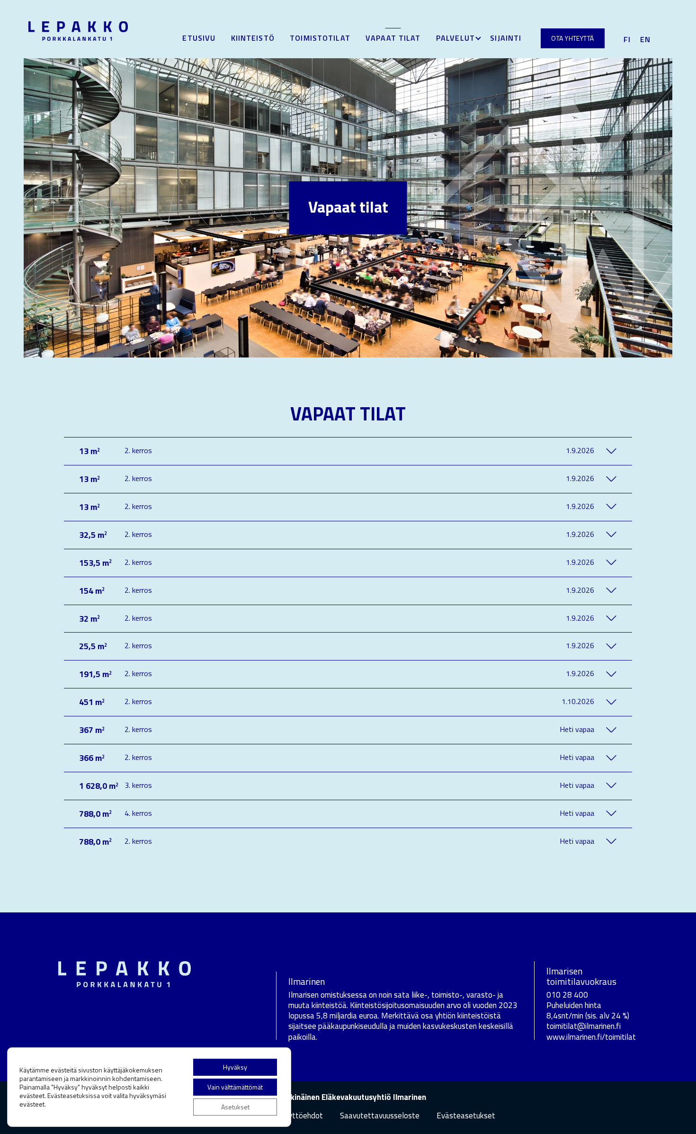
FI (627, 39)
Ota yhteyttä (572, 38)
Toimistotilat (320, 38)
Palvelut (455, 38)
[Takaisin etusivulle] (78, 29)
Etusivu (198, 38)
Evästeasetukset (466, 1116)
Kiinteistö (253, 38)
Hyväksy (235, 1067)
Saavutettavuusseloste (379, 1115)
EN (645, 39)
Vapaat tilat (393, 38)
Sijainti (505, 38)
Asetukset (235, 1107)
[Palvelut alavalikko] (478, 39)
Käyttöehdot (301, 1115)
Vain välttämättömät (235, 1087)
